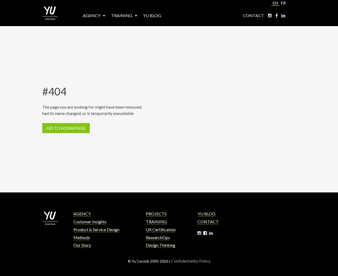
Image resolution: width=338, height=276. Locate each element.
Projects (156, 213)
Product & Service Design (96, 229)
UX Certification (161, 229)
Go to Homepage (66, 127)
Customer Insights (89, 221)
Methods (81, 237)
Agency (92, 15)
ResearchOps (158, 237)
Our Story (82, 245)
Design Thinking (160, 245)
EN (275, 2)
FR (283, 2)
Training (122, 15)
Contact (253, 15)
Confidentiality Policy (190, 260)
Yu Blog (152, 15)
